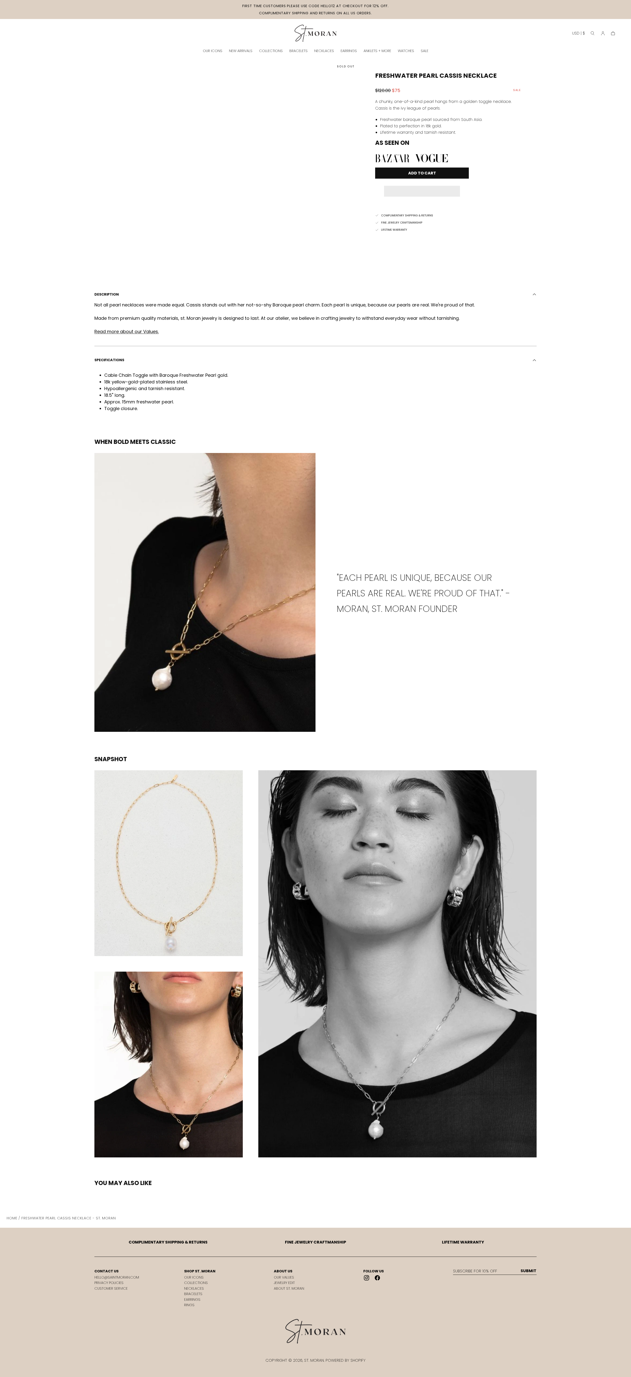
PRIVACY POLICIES (108, 1282)
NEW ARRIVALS (240, 50)
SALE (424, 50)
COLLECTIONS (271, 50)
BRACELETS (298, 50)
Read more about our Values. (126, 331)
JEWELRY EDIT (284, 1282)
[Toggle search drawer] (592, 33)
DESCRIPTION (106, 294)
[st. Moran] (315, 1331)
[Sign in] (602, 33)
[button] (422, 187)
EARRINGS (349, 50)
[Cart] (613, 33)
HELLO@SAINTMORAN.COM (116, 1277)
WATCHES (406, 50)
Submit (528, 1271)
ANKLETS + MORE (377, 50)
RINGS (189, 1304)
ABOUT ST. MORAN (289, 1288)
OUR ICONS (212, 50)
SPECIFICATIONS (109, 360)
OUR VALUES (284, 1277)
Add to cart (422, 173)
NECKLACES (324, 50)
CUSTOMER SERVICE (111, 1288)
